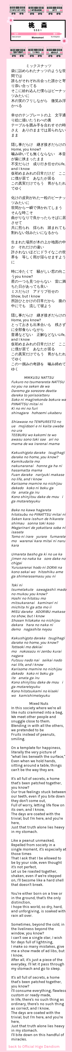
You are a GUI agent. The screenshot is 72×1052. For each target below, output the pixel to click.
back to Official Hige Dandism (34, 1046)
